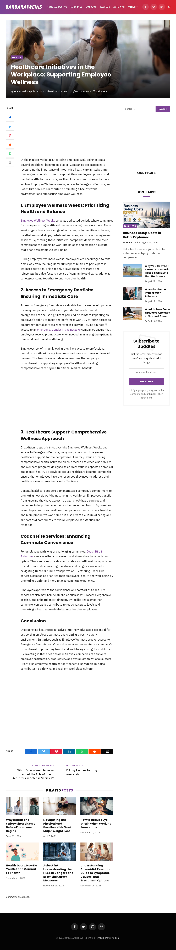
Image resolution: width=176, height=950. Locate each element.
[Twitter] (10, 127)
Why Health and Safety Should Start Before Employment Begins (20, 825)
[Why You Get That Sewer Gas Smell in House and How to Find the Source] (132, 270)
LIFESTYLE (76, 7)
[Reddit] (10, 145)
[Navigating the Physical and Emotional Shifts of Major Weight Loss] (59, 806)
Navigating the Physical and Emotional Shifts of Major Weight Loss (57, 825)
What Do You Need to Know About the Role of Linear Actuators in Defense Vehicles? (33, 774)
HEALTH (16, 57)
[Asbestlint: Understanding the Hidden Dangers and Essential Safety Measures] (59, 851)
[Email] (10, 162)
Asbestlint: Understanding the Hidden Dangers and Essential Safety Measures (58, 873)
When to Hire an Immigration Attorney (155, 293)
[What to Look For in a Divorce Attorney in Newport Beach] (132, 313)
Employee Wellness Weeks (38, 220)
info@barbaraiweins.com (106, 937)
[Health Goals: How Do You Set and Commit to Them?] (22, 851)
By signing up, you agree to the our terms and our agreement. (147, 394)
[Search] (169, 7)
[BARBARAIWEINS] (23, 6)
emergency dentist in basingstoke (59, 329)
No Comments (83, 91)
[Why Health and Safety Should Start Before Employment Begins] (22, 806)
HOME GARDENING (57, 7)
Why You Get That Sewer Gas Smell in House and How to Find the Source (157, 271)
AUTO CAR (119, 7)
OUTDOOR (91, 7)
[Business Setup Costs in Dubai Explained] (146, 215)
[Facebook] (10, 118)
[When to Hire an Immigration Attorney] (132, 293)
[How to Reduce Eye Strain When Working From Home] (96, 806)
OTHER (132, 7)
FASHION (105, 7)
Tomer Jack (20, 91)
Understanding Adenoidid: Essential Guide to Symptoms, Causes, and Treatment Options (95, 873)
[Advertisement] (72, 131)
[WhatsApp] (10, 153)
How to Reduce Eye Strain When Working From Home (96, 823)
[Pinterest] (10, 136)
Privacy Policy (156, 393)
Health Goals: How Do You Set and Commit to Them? (21, 869)
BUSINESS (130, 226)
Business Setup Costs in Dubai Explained (142, 235)
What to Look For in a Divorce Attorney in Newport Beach (157, 313)
